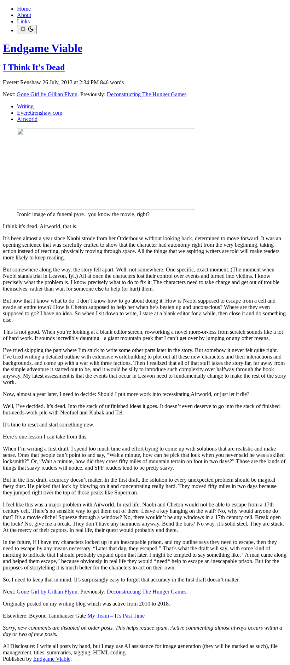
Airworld (27, 119)
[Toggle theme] (27, 29)
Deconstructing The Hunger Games (146, 94)
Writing (25, 106)
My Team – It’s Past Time (116, 616)
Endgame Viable (42, 48)
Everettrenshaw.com (39, 113)
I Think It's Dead (34, 67)
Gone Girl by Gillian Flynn (47, 94)
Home (24, 9)
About (24, 15)
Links (23, 21)
